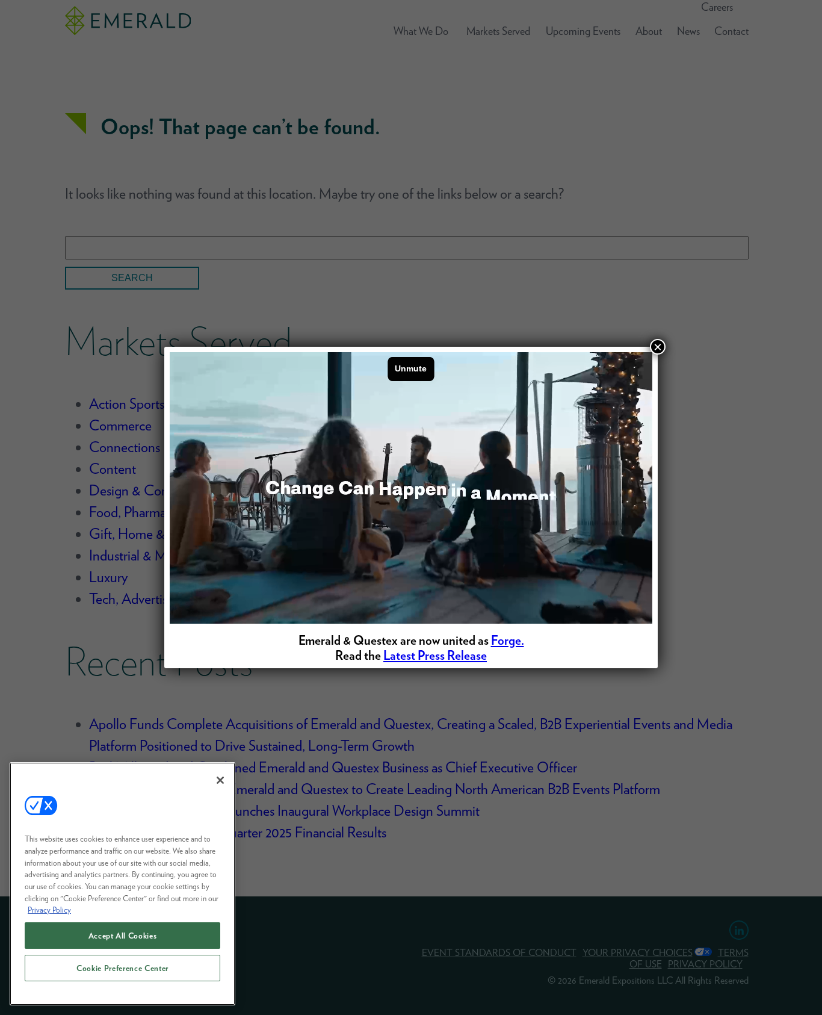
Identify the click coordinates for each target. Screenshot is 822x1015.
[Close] (220, 780)
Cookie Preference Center (122, 968)
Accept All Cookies (122, 935)
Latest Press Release (435, 655)
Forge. (507, 640)
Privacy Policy (49, 909)
